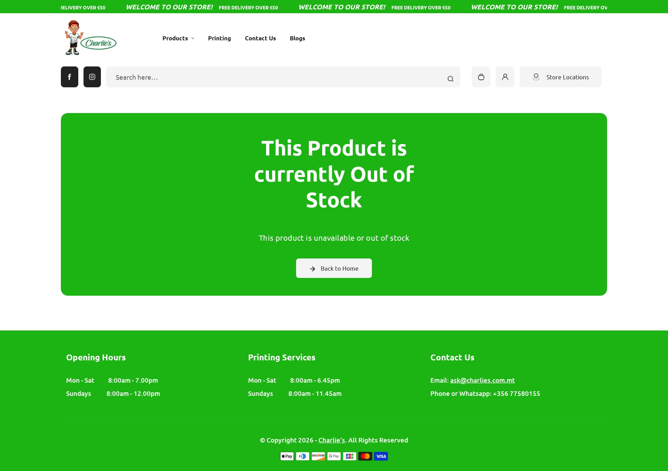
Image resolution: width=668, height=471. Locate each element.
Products (175, 38)
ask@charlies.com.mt (482, 380)
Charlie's (331, 440)
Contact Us (260, 38)
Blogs (297, 38)
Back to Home (340, 268)
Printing (219, 38)
